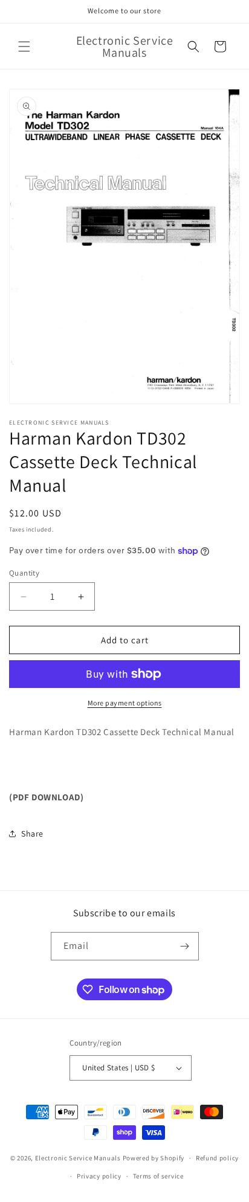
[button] (24, 46)
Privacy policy (99, 1176)
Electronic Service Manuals (78, 1158)
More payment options (125, 702)
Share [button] (32, 833)
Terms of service (158, 1176)
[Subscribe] (185, 946)
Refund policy (217, 1158)
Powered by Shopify (154, 1158)
